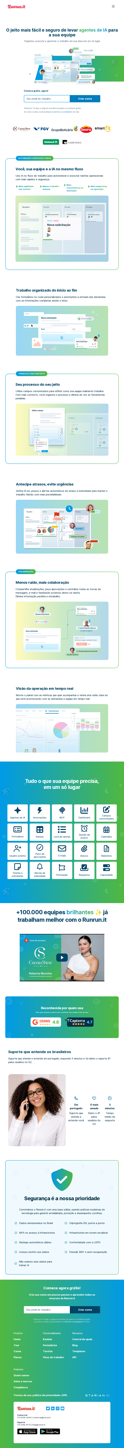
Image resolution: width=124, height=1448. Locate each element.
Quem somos (21, 1375)
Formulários (50, 1345)
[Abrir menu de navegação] (111, 7)
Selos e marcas (23, 1381)
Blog (75, 1345)
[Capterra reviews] (79, 1022)
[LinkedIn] (52, 1408)
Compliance (21, 1387)
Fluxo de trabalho (53, 1357)
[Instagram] (57, 1408)
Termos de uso (22, 1395)
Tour (16, 1345)
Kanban (47, 1339)
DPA (64, 1395)
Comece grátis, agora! (36, 91)
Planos (18, 1357)
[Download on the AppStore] (27, 1432)
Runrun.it (17, 7)
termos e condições (63, 112)
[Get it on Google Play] (50, 1432)
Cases (17, 1351)
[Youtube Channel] (62, 1408)
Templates (78, 1351)
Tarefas (48, 1351)
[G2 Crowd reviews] (46, 1022)
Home (17, 1339)
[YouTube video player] (62, 957)
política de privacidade (46, 1395)
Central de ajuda (82, 1339)
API (74, 1357)
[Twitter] (47, 1408)
